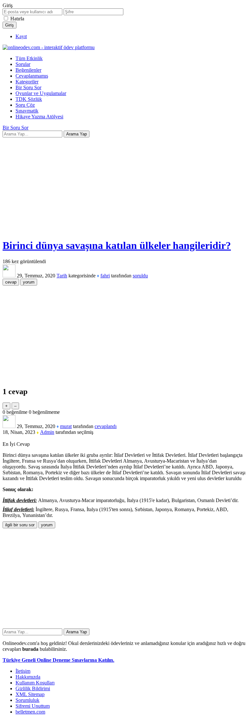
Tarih (62, 275)
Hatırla (17, 18)
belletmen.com (30, 712)
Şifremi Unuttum (33, 706)
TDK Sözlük (29, 99)
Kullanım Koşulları (35, 682)
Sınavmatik (27, 110)
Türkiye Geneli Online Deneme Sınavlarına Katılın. (58, 660)
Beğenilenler (28, 70)
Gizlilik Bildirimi (33, 688)
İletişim (23, 671)
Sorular (23, 64)
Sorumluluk (27, 700)
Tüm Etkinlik (29, 58)
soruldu (140, 275)
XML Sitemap (30, 694)
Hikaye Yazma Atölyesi (39, 116)
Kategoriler (27, 81)
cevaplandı (106, 426)
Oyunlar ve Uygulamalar (41, 93)
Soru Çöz (25, 105)
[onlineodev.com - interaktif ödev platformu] (49, 47)
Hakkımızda (28, 677)
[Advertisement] (124, 187)
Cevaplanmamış (32, 76)
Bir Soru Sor (28, 87)
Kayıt (21, 36)
